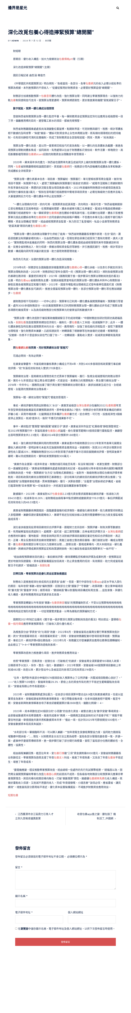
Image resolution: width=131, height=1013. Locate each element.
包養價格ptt (66, 59)
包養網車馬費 (96, 778)
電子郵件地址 (24, 912)
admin (15, 40)
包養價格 (54, 212)
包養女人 (59, 757)
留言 (18, 867)
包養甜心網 (39, 225)
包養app (26, 280)
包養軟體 (111, 405)
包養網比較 (22, 347)
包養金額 (57, 493)
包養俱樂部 (58, 602)
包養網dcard (35, 154)
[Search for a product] (117, 8)
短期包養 (13, 795)
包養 (13, 100)
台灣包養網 (82, 405)
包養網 (89, 83)
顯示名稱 (21, 896)
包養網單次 (42, 217)
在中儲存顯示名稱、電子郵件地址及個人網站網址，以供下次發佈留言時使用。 (66, 928)
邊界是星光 (17, 7)
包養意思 (46, 95)
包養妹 (111, 757)
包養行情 (59, 753)
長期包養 (21, 322)
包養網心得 (75, 267)
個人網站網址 (75, 912)
